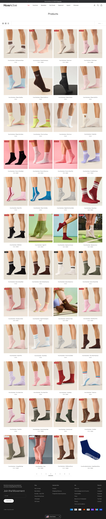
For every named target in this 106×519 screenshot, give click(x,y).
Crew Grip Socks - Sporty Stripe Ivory (65, 281)
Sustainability (77, 493)
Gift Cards (37, 501)
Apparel (68, 5)
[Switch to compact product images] (8, 23)
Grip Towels (52, 5)
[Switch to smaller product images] (5, 23)
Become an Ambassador (80, 499)
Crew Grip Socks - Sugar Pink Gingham (40, 318)
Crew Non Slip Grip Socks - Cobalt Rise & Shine (90, 466)
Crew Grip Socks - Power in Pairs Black (15, 171)
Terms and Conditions (79, 504)
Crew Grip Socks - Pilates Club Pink (90, 97)
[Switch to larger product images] (3, 23)
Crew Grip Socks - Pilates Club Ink (65, 97)
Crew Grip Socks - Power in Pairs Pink (65, 171)
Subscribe (8, 500)
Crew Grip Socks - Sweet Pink (16, 355)
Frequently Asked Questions (59, 493)
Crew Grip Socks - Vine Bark (90, 429)
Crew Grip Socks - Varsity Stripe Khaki (40, 429)
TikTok (98, 488)
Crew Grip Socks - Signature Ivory (90, 245)
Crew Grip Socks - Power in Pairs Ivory (40, 171)
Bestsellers (43, 5)
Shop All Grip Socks (39, 496)
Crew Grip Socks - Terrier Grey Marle (65, 355)
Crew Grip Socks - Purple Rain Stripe (90, 171)
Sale (29, 5)
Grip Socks (35, 5)
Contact (54, 488)
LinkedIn (99, 501)
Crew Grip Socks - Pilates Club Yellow (15, 134)
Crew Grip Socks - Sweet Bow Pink (90, 318)
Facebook (99, 493)
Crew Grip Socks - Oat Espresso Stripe (16, 60)
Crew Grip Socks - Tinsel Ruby (65, 392)
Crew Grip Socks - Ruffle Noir (16, 244)
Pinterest (99, 496)
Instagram (99, 491)
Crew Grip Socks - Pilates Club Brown (40, 97)
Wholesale (76, 5)
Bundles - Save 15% (39, 493)
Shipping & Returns (57, 491)
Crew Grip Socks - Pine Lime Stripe (40, 134)
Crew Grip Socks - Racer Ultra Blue (41, 208)
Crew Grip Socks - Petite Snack (90, 60)
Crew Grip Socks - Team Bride (41, 355)
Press (75, 496)
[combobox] (53, 516)
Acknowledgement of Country (81, 491)
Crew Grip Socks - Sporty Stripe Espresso (40, 281)
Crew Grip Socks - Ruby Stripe (90, 208)
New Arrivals (38, 488)
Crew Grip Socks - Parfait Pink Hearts (40, 60)
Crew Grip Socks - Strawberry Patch (15, 318)
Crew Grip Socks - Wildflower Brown (65, 466)
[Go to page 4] (69, 474)
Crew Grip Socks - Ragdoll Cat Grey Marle (65, 208)
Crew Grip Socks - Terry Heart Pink (41, 392)
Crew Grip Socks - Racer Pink (16, 208)
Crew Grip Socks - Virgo (40, 466)
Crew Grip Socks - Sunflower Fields (65, 318)
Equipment (60, 5)
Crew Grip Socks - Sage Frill (40, 245)
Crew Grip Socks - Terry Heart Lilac (16, 392)
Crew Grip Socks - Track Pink (15, 429)
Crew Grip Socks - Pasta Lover (65, 60)
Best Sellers (37, 491)
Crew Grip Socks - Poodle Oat (90, 134)
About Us (76, 488)
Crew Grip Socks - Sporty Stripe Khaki (90, 281)
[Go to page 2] (36, 474)
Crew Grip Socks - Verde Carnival (65, 429)
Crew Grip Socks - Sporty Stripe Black (15, 281)
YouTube (99, 499)
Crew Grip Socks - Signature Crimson (65, 245)
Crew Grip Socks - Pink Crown (65, 134)
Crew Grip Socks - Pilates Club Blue (16, 97)
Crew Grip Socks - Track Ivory (90, 392)
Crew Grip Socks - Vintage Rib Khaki (15, 466)
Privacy (76, 501)
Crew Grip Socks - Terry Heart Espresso (90, 355)
